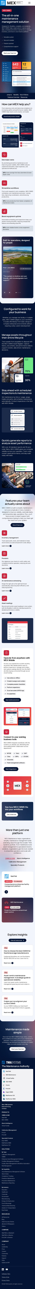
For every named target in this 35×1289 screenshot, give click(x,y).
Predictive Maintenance (8, 1178)
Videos (4, 1226)
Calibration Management (8, 1154)
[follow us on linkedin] (3, 1269)
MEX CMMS (5, 1120)
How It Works (24, 95)
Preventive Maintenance (8, 1180)
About (3, 1244)
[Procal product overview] (17, 1085)
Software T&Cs (6, 1274)
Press (3, 1249)
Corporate (4, 1194)
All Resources (5, 1217)
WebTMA (4, 1117)
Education (4, 1189)
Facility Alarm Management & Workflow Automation (16, 1163)
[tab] (10, 858)
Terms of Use (5, 1277)
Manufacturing (6, 1198)
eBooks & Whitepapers (8, 1224)
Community (5, 1253)
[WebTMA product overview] (17, 1071)
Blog (3, 1219)
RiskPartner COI (6, 1145)
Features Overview (13, 97)
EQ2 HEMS (5, 1140)
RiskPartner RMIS (6, 1143)
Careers (4, 1251)
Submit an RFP (6, 1262)
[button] (29, 3)
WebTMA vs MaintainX (8, 1233)
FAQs (3, 1260)
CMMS (3, 1156)
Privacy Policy (6, 1280)
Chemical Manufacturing (8, 1205)
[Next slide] (9, 292)
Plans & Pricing (6, 1106)
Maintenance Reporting (8, 1183)
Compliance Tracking (7, 1176)
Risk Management (6, 1165)
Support (4, 1258)
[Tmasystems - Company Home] (11, 1062)
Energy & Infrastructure (8, 1201)
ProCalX (4, 1134)
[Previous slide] (4, 292)
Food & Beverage (6, 1203)
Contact (4, 1108)
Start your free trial (17, 1049)
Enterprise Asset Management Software (12, 1159)
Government (5, 1196)
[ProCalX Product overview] (17, 1088)
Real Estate (5, 1210)
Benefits (16, 95)
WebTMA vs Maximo (7, 1235)
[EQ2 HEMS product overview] (17, 1082)
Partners (4, 1256)
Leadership (5, 1246)
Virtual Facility (5, 1125)
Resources (24, 97)
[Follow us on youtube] (7, 1269)
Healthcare (5, 1192)
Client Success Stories (8, 1221)
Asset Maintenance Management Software (13, 1171)
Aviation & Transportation (9, 1208)
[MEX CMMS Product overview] (17, 1075)
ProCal (4, 1132)
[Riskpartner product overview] (17, 1095)
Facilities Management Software (10, 1161)
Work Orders (5, 1174)
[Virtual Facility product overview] (17, 1078)
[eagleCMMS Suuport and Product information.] (17, 1092)
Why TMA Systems (7, 1104)
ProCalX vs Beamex (7, 1237)
